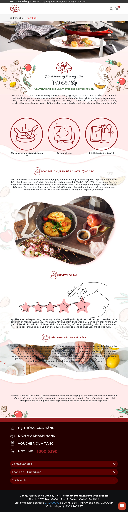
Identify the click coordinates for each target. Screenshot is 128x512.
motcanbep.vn (30, 103)
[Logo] (15, 8)
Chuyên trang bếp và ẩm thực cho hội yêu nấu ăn (58, 1)
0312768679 (52, 502)
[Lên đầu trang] (5, 506)
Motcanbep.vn (19, 95)
